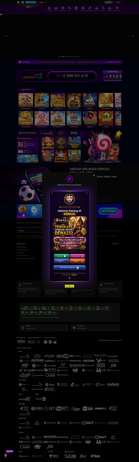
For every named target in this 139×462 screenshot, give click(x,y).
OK (69, 286)
